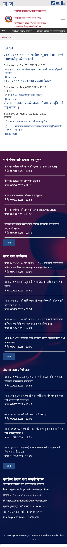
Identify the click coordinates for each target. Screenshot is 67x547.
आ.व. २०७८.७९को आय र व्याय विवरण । (29, 81)
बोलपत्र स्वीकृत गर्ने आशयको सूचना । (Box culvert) (31, 166)
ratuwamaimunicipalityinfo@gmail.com (27, 500)
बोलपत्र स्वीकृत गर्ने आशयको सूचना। (22, 181)
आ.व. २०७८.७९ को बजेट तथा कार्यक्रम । (25, 414)
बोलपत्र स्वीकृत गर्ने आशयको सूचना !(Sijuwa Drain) (31, 209)
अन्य (9, 242)
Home (4, 37)
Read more (11, 77)
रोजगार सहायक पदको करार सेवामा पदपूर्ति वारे (28, 121)
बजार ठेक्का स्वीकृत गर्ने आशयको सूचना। (24, 195)
